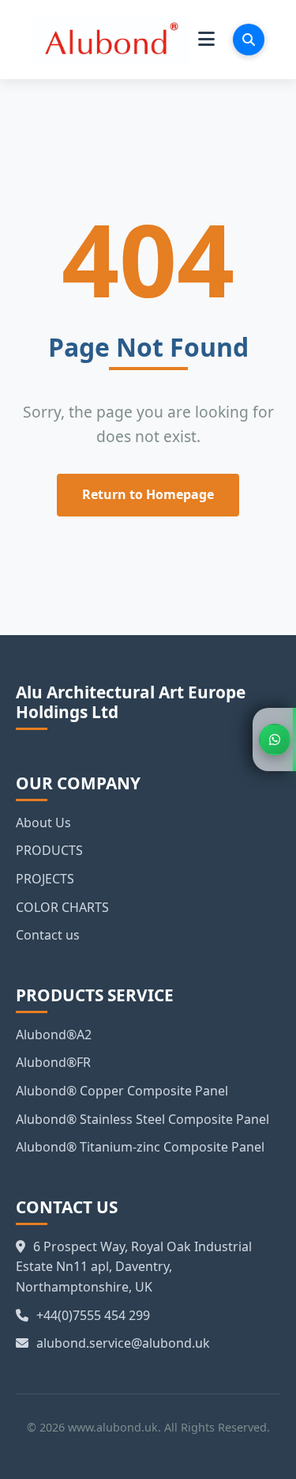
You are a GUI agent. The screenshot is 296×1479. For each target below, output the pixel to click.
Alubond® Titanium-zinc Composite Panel (140, 1147)
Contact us (48, 935)
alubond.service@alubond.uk (123, 1343)
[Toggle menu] (206, 39)
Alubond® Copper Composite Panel (122, 1090)
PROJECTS (45, 878)
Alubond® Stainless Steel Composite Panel (142, 1119)
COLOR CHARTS (62, 907)
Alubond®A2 (54, 1034)
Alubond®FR (53, 1062)
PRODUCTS (49, 850)
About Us (43, 822)
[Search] (248, 39)
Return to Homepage (148, 494)
